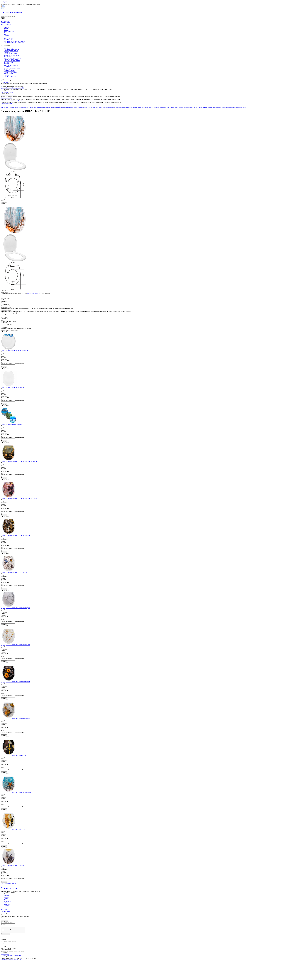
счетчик (161, 107)
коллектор (165, 107)
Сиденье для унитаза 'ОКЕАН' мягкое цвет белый (14, 350)
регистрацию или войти (33, 293)
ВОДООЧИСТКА (9, 63)
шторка (171, 107)
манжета (117, 107)
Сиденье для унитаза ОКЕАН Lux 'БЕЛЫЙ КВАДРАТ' (15, 608)
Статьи (6, 30)
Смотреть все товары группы (9, 883)
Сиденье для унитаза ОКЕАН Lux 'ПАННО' (13, 829)
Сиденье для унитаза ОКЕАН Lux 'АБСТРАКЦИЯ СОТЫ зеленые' (19, 461)
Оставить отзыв (5, 954)
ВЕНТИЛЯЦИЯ (8, 62)
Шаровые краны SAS (6, 98)
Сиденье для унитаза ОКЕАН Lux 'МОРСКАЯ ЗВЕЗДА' (16, 792)
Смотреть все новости (7, 92)
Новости (6, 28)
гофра (2, 107)
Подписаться (4, 921)
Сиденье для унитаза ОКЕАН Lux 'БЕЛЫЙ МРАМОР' (15, 645)
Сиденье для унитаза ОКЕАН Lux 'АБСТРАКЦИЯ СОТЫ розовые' (19, 498)
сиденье (81, 107)
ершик (46, 107)
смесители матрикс (242, 107)
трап (17, 107)
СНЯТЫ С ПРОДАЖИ (10, 76)
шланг (235, 107)
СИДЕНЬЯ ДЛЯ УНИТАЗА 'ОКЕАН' (14, 42)
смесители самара (10, 107)
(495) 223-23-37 (5, 21)
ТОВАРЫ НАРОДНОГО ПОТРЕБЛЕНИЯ (10, 73)
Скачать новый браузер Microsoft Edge (11, 959)
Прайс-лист (7, 904)
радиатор (188, 107)
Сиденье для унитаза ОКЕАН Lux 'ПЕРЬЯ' (12, 865)
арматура (77, 107)
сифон (120, 107)
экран (155, 107)
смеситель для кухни (133, 107)
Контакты (6, 35)
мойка (36, 107)
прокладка (52, 107)
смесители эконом (220, 107)
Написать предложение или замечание (11, 955)
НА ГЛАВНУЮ (8, 38)
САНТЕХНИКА (8, 39)
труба (193, 107)
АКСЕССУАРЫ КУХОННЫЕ (12, 61)
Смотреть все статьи (6, 103)
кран (158, 107)
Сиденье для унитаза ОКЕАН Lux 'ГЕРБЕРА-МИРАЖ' (15, 682)
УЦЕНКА (6, 75)
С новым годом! (5, 82)
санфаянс (60, 107)
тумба (86, 107)
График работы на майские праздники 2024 (12, 88)
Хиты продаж (7, 32)
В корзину (3, 301)
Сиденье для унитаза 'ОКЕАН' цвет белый (12, 387)
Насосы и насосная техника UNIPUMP (11, 100)
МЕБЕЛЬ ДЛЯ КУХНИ (10, 53)
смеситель (30, 107)
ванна (185, 107)
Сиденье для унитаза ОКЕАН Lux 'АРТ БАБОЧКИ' (15, 572)
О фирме (6, 27)
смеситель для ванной (204, 107)
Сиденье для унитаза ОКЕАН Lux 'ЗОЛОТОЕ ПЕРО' (15, 719)
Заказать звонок (5, 933)
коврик (41, 107)
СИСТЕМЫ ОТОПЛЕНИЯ (11, 49)
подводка (68, 107)
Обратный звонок (5, 22)
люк (123, 107)
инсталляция (21, 107)
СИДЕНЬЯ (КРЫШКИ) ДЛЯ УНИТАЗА (15, 41)
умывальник (181, 107)
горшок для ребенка (104, 107)
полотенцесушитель (148, 107)
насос (114, 107)
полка (73, 107)
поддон (176, 107)
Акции (6, 34)
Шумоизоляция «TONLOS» (8, 95)
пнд (25, 107)
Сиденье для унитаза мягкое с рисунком (11, 424)
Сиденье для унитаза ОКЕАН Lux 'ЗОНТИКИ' (13, 756)
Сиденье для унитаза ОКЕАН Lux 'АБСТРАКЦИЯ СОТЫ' (16, 535)
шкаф (111, 107)
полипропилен (93, 107)
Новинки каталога (9, 31)
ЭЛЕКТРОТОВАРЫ (9, 71)
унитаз (230, 107)
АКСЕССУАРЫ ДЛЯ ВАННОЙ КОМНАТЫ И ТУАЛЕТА (12, 58)
